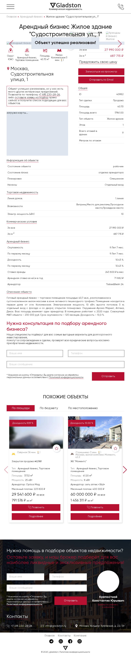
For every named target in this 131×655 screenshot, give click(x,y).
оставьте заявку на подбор (31, 97)
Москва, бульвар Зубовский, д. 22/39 (101, 626)
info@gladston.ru (55, 626)
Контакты (17, 616)
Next (120, 43)
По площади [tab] (21, 408)
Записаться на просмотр (101, 71)
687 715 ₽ (116, 55)
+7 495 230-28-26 (49, 94)
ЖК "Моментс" (79, 461)
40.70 (120, 106)
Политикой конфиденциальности (66, 377)
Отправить (108, 376)
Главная (50, 635)
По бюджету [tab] (49, 408)
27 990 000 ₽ (114, 49)
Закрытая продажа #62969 (27, 461)
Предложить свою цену (98, 62)
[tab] (16, 39)
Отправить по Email (101, 80)
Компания (80, 635)
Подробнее (36, 516)
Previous (11, 43)
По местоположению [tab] (83, 408)
